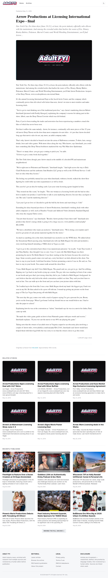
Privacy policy (60, 557)
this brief (35, 348)
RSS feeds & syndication (39, 563)
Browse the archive (37, 560)
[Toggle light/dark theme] (103, 3)
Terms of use (60, 560)
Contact (58, 566)
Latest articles (36, 557)
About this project (37, 566)
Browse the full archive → (54, 531)
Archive (29, 3)
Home (21, 3)
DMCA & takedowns (62, 563)
